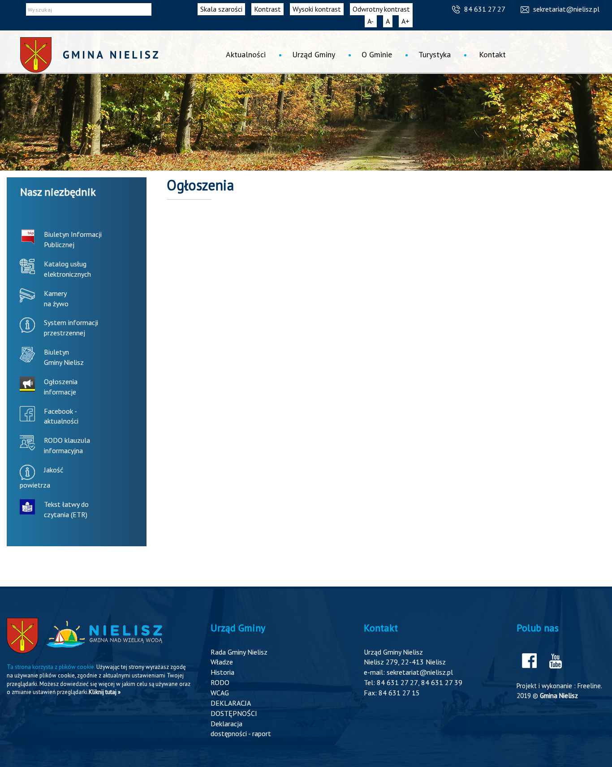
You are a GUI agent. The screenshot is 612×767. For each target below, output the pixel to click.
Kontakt (492, 54)
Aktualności (246, 54)
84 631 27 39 (441, 682)
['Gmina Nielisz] (89, 55)
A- (372, 22)
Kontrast (267, 8)
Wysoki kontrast (317, 8)
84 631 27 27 (484, 8)
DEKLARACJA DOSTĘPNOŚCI (234, 708)
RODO (220, 682)
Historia (222, 672)
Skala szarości (221, 8)
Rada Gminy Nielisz (239, 651)
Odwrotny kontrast (381, 8)
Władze (222, 661)
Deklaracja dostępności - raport (241, 728)
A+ (407, 22)
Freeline (589, 685)
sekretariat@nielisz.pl (566, 8)
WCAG (220, 692)
